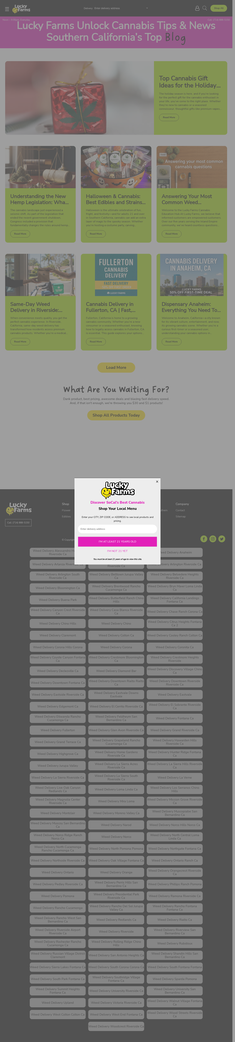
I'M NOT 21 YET (117, 551)
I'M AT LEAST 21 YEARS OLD (117, 542)
